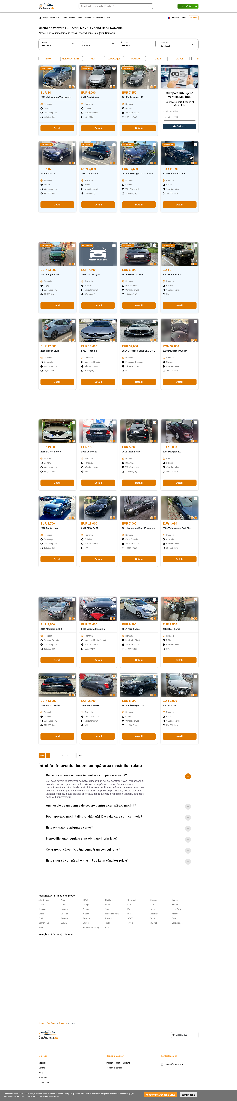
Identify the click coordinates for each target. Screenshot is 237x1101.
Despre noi (43, 1063)
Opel (41, 918)
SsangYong (44, 923)
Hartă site (43, 1078)
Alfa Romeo (44, 900)
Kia (128, 909)
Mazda (86, 914)
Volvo (41, 927)
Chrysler (153, 900)
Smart (174, 918)
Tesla (107, 923)
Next (80, 755)
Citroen (180, 58)
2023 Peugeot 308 (49, 274)
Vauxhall (153, 923)
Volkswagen (114, 58)
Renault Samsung (91, 927)
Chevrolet (131, 900)
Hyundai (64, 909)
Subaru (64, 923)
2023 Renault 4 (89, 351)
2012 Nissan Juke (131, 451)
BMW (48, 58)
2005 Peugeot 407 (172, 451)
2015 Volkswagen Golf (133, 705)
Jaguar (86, 909)
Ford (152, 905)
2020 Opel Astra (89, 173)
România (63, 1023)
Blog (80, 18)
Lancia (153, 909)
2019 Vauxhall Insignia (93, 629)
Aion (107, 927)
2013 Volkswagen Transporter (56, 97)
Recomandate (46, 68)
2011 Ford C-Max (90, 97)
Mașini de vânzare (51, 18)
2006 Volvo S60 (89, 451)
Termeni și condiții (114, 1068)
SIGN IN (193, 18)
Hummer (42, 909)
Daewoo (64, 905)
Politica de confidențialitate (118, 1063)
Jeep (107, 909)
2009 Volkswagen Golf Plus (177, 528)
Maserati (64, 914)
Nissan (175, 914)
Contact (42, 1068)
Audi (92, 58)
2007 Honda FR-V (90, 705)
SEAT (130, 918)
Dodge (86, 905)
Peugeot (135, 58)
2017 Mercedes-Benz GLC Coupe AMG (142, 351)
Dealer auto (44, 1083)
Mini (129, 914)
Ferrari (108, 905)
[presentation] (70, 86)
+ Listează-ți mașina (188, 6)
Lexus (41, 914)
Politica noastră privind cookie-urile (34, 1096)
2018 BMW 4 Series (50, 451)
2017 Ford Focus (131, 629)
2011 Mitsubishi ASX (51, 629)
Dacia (158, 58)
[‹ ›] (57, 77)
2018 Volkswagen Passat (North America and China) (149, 173)
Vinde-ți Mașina (68, 18)
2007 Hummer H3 (172, 274)
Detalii (57, 128)
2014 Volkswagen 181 (133, 97)
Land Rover (177, 909)
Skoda (152, 918)
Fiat (129, 905)
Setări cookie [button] (188, 1095)
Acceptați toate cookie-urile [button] (160, 1095)
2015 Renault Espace (174, 173)
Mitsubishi (154, 914)
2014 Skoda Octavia (132, 274)
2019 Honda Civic (49, 351)
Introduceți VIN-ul (170, 111)
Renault (108, 918)
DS (62, 927)
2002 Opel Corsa (171, 629)
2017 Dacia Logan (90, 274)
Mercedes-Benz (70, 58)
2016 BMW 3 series (50, 705)
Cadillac (108, 900)
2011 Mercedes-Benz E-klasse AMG (140, 528)
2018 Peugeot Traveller (175, 351)
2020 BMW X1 (47, 173)
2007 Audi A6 (169, 705)
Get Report (181, 126)
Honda (175, 905)
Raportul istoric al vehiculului (97, 18)
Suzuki (86, 923)
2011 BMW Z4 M (89, 528)
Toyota (130, 923)
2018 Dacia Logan (49, 528)
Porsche (86, 918)
